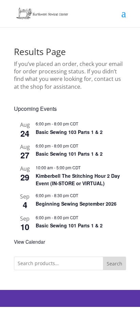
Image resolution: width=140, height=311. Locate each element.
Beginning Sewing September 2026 (76, 203)
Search (114, 263)
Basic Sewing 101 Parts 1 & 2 (69, 153)
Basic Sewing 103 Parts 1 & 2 (69, 131)
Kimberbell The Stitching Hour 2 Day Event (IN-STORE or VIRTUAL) (78, 179)
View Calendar (29, 241)
